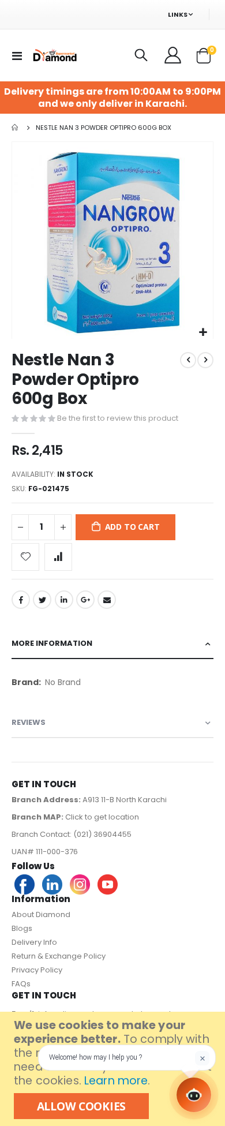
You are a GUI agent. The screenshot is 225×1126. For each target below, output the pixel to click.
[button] (203, 333)
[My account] (173, 55)
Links (177, 14)
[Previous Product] (188, 360)
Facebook (21, 599)
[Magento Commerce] (54, 55)
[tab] (112, 644)
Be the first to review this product (117, 418)
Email (106, 599)
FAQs (21, 983)
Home (16, 127)
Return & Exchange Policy (59, 956)
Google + (85, 599)
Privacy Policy (37, 969)
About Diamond (41, 914)
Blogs (22, 928)
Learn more (116, 1080)
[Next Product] (205, 360)
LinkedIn (64, 599)
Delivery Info (34, 942)
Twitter (42, 599)
